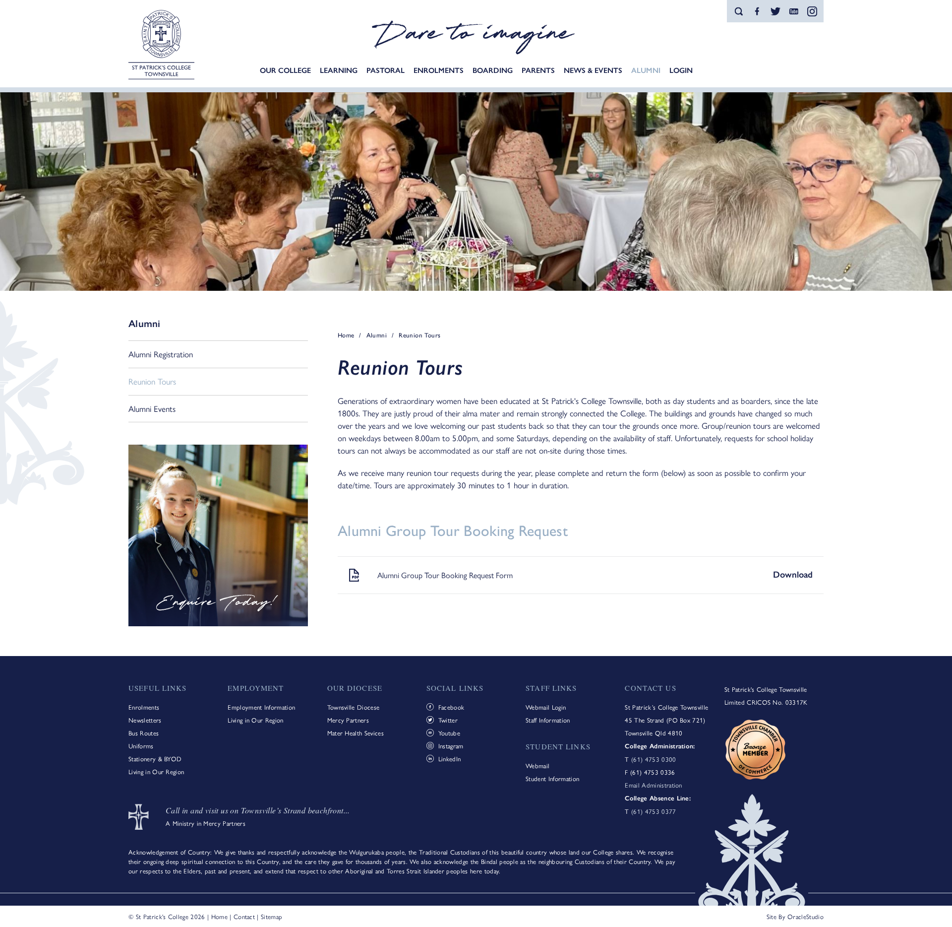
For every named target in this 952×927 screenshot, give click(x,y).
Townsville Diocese (353, 707)
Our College (285, 70)
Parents (538, 70)
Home (219, 916)
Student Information (552, 778)
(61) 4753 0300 (653, 759)
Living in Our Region (156, 771)
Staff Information (548, 720)
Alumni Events (152, 408)
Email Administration (653, 785)
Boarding (493, 70)
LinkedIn (449, 758)
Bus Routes (143, 732)
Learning (338, 70)
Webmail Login (546, 707)
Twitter (448, 720)
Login (681, 70)
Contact (244, 916)
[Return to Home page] (161, 45)
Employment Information (261, 707)
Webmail (537, 765)
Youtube (449, 732)
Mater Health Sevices (355, 732)
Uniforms (141, 745)
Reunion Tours (152, 381)
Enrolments (439, 70)
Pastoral (385, 70)
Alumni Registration (160, 354)
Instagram (451, 745)
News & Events (593, 70)
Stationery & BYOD (154, 758)
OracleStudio (805, 916)
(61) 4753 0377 (653, 811)
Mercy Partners (348, 720)
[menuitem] (285, 70)
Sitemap (271, 916)
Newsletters (145, 720)
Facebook (451, 707)
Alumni (645, 70)
